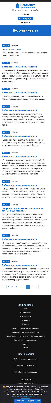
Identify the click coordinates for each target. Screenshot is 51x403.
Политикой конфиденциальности (25, 396)
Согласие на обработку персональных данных (25, 336)
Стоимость (25, 320)
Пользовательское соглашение (25, 329)
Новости (6, 45)
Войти (26, 22)
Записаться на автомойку (26, 359)
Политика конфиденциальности (25, 332)
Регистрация (25, 18)
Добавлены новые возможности (19, 66)
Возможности (25, 316)
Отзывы (25, 324)
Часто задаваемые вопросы (25, 340)
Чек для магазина (11, 49)
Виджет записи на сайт (26, 366)
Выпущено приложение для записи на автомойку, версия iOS (22, 209)
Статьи (25, 348)
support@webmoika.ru (26, 383)
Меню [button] (26, 14)
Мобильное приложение (26, 372)
